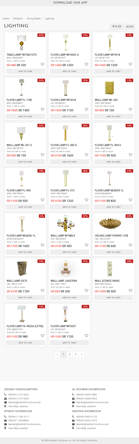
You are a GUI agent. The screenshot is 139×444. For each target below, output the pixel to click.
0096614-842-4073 (86, 420)
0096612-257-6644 (18, 398)
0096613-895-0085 (86, 394)
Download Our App (70, 2)
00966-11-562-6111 (19, 416)
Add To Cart (25, 71)
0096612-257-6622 (18, 394)
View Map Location (18, 406)
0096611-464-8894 (18, 420)
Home (6, 18)
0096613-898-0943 (86, 398)
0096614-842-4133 (86, 416)
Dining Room (34, 18)
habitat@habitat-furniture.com (24, 402)
